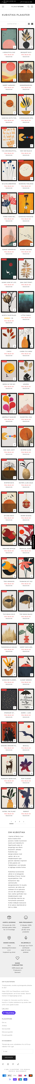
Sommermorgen (26, 85)
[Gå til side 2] (24, 821)
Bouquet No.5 (26, 52)
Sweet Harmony (9, 85)
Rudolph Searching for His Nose (9, 779)
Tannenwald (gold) (9, 647)
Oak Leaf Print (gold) (26, 282)
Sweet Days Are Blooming (26, 647)
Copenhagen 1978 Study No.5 (26, 118)
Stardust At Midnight (9, 713)
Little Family (26, 315)
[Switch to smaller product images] (32, 24)
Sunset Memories (9, 249)
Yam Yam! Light (9, 450)
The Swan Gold (9, 614)
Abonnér (9, 1057)
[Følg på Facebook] (3, 1064)
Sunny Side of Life (9, 282)
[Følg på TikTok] (18, 1064)
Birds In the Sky (9, 384)
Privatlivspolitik (7, 1035)
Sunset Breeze (26, 680)
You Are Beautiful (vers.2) (9, 151)
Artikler (4, 1026)
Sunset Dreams (26, 249)
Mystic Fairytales (9, 315)
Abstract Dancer (9, 417)
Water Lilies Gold (26, 483)
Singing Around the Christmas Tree (9, 746)
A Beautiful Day (9, 52)
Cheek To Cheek (26, 351)
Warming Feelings (26, 184)
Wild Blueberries (9, 184)
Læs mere (5, 1008)
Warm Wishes (26, 515)
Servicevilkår (6, 1029)
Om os (4, 1022)
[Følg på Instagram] (8, 1064)
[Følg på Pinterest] (13, 1064)
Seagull (26, 745)
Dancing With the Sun (9, 118)
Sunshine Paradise (26, 216)
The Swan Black (26, 614)
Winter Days (9, 483)
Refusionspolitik (7, 1032)
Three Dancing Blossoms (9, 217)
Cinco (9, 351)
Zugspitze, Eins (26, 417)
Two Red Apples (9, 548)
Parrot (26, 811)
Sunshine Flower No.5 (9, 680)
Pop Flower (26, 778)
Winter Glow (26, 450)
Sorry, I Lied (26, 713)
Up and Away (9, 515)
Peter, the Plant (9, 811)
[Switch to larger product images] (29, 24)
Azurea (26, 384)
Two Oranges (9, 581)
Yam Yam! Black (26, 151)
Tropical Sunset (26, 548)
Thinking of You (26, 581)
